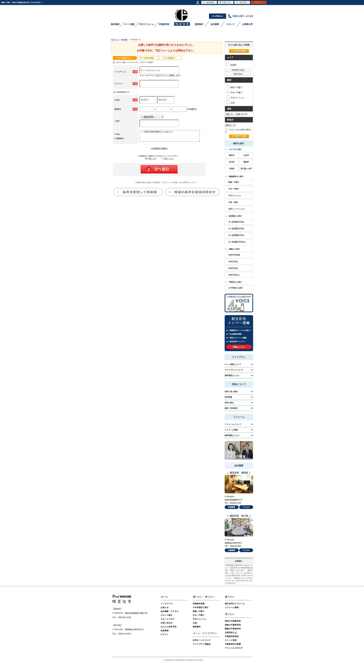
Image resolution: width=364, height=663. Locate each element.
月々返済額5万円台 (236, 228)
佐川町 (231, 162)
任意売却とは (231, 632)
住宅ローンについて (202, 640)
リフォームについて (233, 424)
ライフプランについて (234, 370)
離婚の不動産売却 (233, 629)
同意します (151, 159)
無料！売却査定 (231, 408)
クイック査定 (231, 640)
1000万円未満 (234, 255)
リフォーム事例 (232, 607)
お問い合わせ (167, 623)
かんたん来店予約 (169, 627)
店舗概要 (231, 507)
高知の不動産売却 (233, 621)
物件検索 (210, 2)
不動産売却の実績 (233, 644)
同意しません (168, 159)
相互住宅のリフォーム (235, 604)
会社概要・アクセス (170, 611)
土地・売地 (233, 202)
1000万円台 (233, 261)
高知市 (231, 155)
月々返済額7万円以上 (237, 242)
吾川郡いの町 (246, 169)
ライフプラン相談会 (202, 644)
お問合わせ (219, 16)
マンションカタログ (234, 648)
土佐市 (246, 155)
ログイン (165, 634)
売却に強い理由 (231, 391)
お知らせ (165, 607)
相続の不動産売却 (233, 625)
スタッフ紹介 (167, 615)
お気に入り (226, 2)
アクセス (246, 507)
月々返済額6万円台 (236, 235)
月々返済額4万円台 (236, 222)
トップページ (167, 604)
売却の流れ (229, 403)
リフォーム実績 (231, 430)
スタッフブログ (168, 619)
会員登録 (165, 630)
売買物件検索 (199, 604)
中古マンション (237, 98)
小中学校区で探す (201, 607)
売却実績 (228, 397)
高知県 (233, 65)
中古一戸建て (236, 92)
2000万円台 (233, 268)
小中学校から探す (235, 288)
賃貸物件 (197, 627)
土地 (232, 103)
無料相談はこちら (232, 375)
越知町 (246, 162)
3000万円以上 (234, 275)
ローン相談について (233, 364)
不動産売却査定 (232, 636)
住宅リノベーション (236, 209)
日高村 (231, 169)
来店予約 (243, 2)
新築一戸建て (236, 87)
